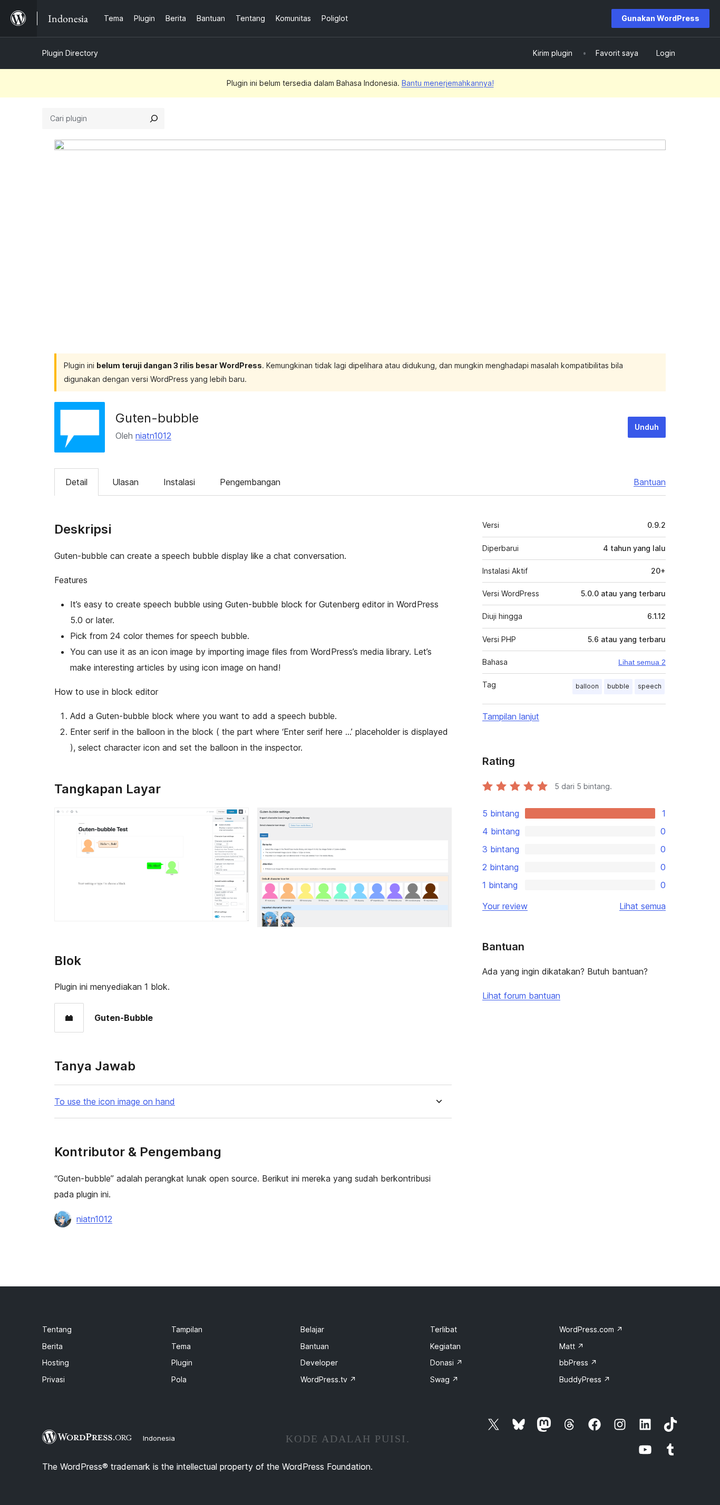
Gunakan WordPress (660, 18)
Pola (179, 1379)
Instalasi (179, 482)
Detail (76, 482)
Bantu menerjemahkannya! (448, 82)
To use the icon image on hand (114, 1102)
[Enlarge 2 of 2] (437, 822)
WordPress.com (591, 1329)
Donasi (446, 1362)
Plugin (181, 1362)
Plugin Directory (70, 52)
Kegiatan (445, 1346)
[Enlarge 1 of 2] (234, 822)
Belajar (312, 1329)
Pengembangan (250, 482)
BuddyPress (584, 1379)
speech (649, 686)
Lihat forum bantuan (521, 995)
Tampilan (186, 1329)
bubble (618, 686)
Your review (505, 906)
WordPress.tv (328, 1379)
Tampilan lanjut (510, 716)
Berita (52, 1346)
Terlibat (443, 1329)
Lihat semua (642, 906)
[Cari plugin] (153, 118)
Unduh (647, 426)
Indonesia (159, 1438)
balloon (587, 686)
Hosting (55, 1362)
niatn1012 (153, 435)
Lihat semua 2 (642, 662)
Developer (319, 1362)
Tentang (57, 1329)
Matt (571, 1346)
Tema (181, 1346)
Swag (444, 1379)
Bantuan (650, 482)
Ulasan (125, 482)
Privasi (53, 1379)
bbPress (578, 1362)
